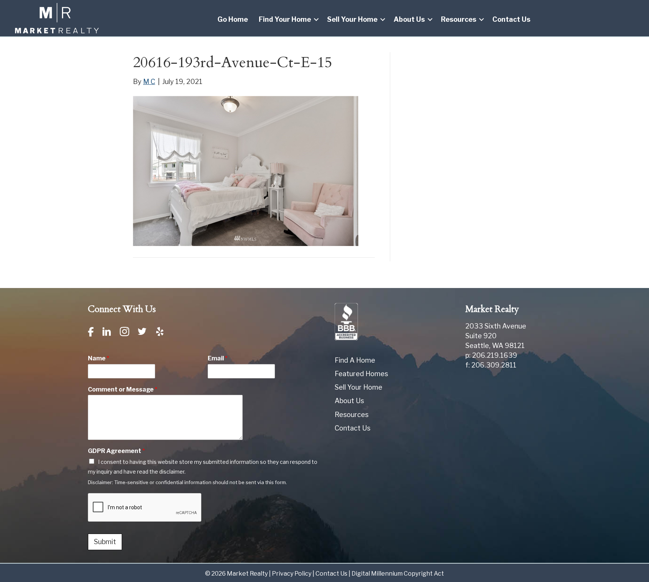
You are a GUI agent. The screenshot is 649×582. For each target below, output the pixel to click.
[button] (316, 19)
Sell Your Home (352, 19)
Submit (105, 542)
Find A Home (355, 360)
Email (218, 358)
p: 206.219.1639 (491, 355)
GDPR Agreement (116, 450)
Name (98, 358)
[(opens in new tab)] (346, 321)
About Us (409, 19)
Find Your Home (285, 19)
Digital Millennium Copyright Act (398, 573)
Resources (458, 19)
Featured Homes (361, 374)
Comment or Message (122, 389)
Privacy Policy (291, 573)
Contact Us (511, 19)
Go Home (232, 19)
